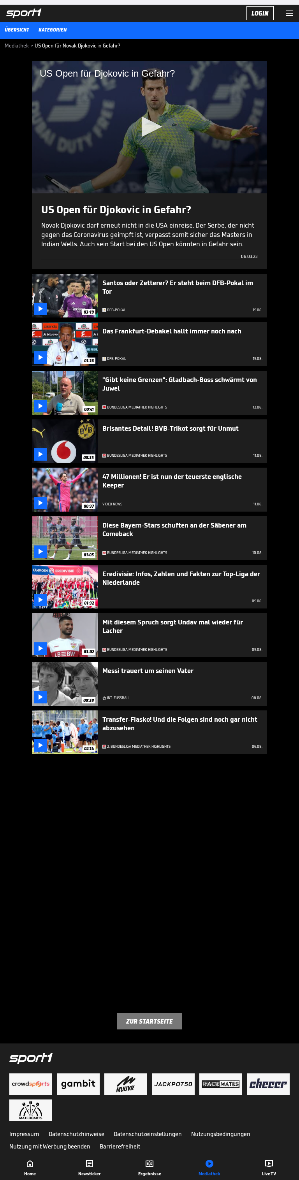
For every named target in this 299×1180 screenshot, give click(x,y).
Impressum (24, 1134)
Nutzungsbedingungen (220, 1134)
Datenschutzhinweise (76, 1134)
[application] (149, 127)
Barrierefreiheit (120, 1146)
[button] (150, 127)
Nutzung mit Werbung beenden (49, 1146)
